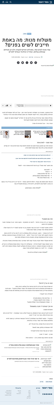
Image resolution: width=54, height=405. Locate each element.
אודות (20, 392)
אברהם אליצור (37, 57)
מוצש (29, 392)
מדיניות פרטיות (8, 392)
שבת (29, 393)
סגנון (29, 34)
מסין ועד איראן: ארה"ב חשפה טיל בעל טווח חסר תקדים (39, 133)
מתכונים (28, 396)
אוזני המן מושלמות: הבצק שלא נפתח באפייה (24, 345)
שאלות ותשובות (8, 395)
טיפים (25, 34)
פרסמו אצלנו (8, 390)
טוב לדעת (28, 398)
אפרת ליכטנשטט (35, 351)
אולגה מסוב (37, 367)
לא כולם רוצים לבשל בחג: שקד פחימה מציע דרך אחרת (37, 155)
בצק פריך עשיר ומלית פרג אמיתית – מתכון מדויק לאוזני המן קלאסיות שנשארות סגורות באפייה (21, 348)
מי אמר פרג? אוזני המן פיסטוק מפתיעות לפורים (23, 359)
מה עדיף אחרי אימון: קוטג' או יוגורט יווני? (40, 162)
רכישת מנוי (18, 393)
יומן (39, 393)
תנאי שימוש (8, 393)
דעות (39, 392)
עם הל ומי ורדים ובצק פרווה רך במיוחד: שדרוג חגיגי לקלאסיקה (27, 361)
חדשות (38, 390)
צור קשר (19, 390)
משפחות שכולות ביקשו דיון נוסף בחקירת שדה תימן (19, 133)
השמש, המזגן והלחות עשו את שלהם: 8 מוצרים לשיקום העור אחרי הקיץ (33, 158)
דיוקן (29, 390)
